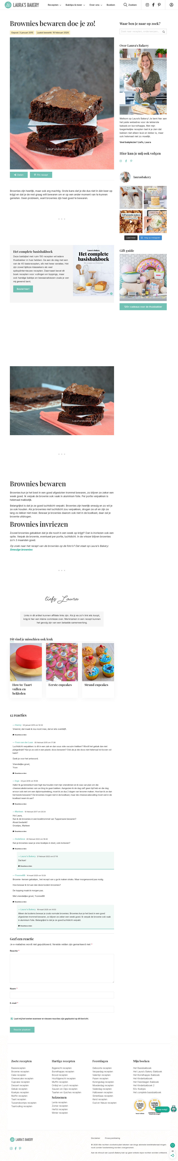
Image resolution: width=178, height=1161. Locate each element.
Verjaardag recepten (102, 1071)
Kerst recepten (99, 1099)
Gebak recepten (19, 1088)
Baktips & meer (74, 4)
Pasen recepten (100, 1078)
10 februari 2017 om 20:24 (35, 812)
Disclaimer (95, 1138)
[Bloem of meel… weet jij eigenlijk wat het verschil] (131, 197)
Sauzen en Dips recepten (64, 1088)
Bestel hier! (23, 289)
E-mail (14, 1003)
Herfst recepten (60, 1109)
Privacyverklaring (112, 1138)
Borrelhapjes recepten (63, 1071)
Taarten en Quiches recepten (66, 1092)
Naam (14, 988)
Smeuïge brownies (21, 549)
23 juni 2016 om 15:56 (29, 781)
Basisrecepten (18, 1068)
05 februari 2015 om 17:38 (44, 742)
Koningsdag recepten (103, 1082)
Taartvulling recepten (21, 1106)
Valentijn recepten (101, 1075)
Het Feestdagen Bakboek (146, 1082)
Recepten (53, 4)
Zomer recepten (60, 1105)
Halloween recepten (102, 1092)
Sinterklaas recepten (102, 1095)
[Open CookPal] (174, 1109)
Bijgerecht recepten (62, 1068)
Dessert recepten (20, 1085)
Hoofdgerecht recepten (64, 1078)
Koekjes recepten (20, 1092)
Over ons (94, 4)
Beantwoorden (20, 735)
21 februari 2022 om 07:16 (47, 856)
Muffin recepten (19, 1095)
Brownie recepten (20, 1071)
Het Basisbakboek (142, 1068)
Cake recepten (18, 1075)
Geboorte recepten (102, 1068)
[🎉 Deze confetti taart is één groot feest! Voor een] (155, 197)
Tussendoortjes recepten (23, 1102)
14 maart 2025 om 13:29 (36, 875)
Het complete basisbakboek (147, 1092)
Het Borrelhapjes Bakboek (146, 1075)
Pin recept (42, 174)
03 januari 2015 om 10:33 (33, 725)
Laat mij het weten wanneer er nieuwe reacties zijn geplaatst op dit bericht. (51, 1018)
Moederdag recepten (103, 1085)
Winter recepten (60, 1112)
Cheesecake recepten (22, 1078)
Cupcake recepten (20, 1082)
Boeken (111, 4)
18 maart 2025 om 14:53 (46, 909)
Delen (20, 174)
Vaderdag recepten (102, 1088)
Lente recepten (59, 1102)
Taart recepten (18, 1099)
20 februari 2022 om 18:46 (37, 839)
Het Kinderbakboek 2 (143, 1085)
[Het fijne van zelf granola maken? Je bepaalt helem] (131, 221)
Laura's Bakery (21, 4)
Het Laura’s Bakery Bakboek (147, 1071)
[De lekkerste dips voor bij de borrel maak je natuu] (155, 221)
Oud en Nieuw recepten (104, 1102)
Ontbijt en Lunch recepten (65, 1085)
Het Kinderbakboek (142, 1078)
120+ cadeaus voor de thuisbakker (143, 306)
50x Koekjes (139, 1088)
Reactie (14, 950)
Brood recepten (60, 1075)
